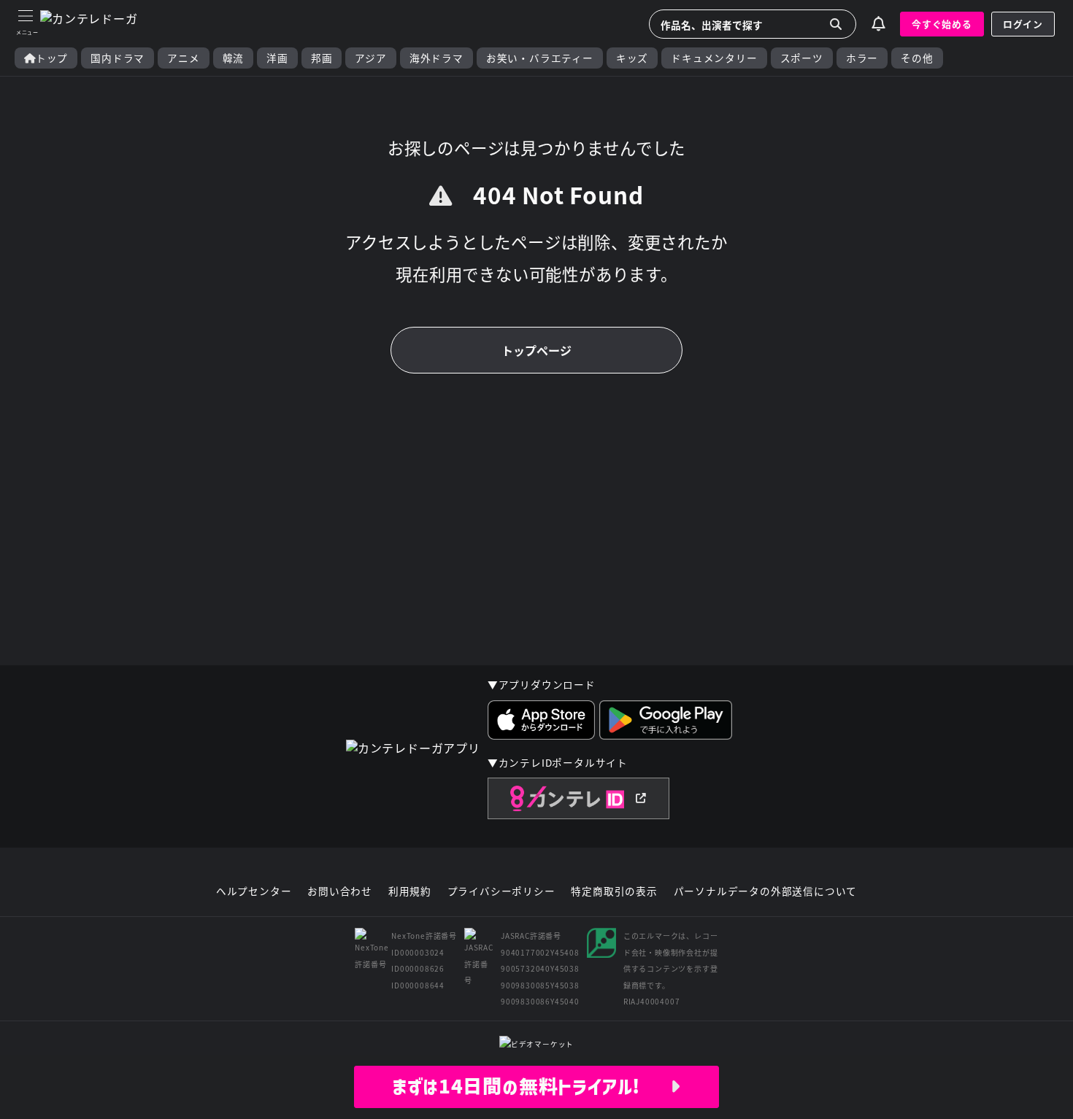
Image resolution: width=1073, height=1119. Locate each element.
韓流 (234, 58)
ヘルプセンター (254, 891)
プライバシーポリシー (501, 891)
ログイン (1023, 24)
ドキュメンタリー (714, 58)
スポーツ (801, 58)
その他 (917, 58)
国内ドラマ (118, 58)
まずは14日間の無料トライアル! (531, 1086)
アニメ (183, 58)
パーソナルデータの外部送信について (766, 891)
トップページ (536, 350)
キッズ (632, 58)
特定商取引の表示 (614, 891)
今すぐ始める (942, 24)
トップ (52, 58)
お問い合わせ (339, 891)
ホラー (862, 58)
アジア (370, 58)
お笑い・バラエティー (539, 58)
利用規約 (409, 891)
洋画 (277, 58)
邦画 (322, 58)
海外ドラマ (436, 58)
